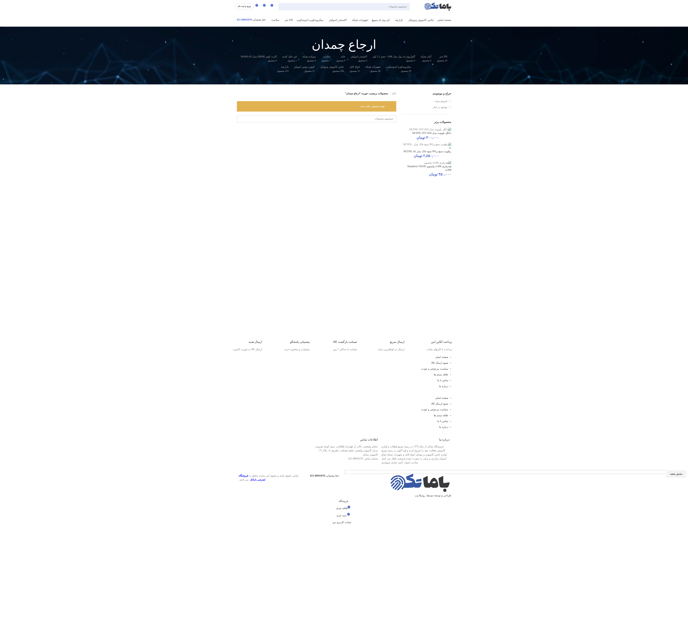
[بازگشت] (380, 44)
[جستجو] (283, 6)
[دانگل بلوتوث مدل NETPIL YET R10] (430, 129)
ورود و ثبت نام (244, 6)
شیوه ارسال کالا (439, 363)
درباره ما (443, 386)
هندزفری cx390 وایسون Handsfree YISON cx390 (429, 168)
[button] (344, 394)
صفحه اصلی (441, 357)
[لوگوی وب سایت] (437, 6)
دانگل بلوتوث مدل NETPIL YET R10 (431, 133)
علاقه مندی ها (441, 374)
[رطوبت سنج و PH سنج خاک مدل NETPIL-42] (426, 146)
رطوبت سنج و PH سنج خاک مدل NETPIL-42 (427, 151)
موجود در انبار (440, 107)
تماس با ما (442, 380)
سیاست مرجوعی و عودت (434, 368)
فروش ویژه (441, 101)
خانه (394, 93)
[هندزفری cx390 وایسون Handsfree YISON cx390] (437, 162)
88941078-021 (244, 19)
